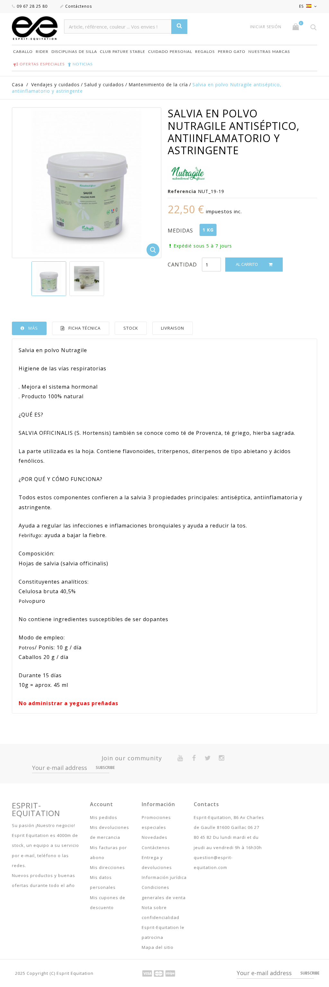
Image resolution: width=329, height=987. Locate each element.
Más (33, 328)
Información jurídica (164, 877)
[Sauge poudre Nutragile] (48, 278)
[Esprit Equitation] (35, 28)
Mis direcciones (107, 867)
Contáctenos (78, 6)
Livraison (172, 328)
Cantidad (182, 264)
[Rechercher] (179, 26)
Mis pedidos (103, 817)
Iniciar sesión (265, 27)
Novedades (154, 837)
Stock (130, 328)
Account (101, 804)
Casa (17, 84)
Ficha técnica (84, 328)
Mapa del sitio (157, 947)
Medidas (181, 230)
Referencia (182, 191)
